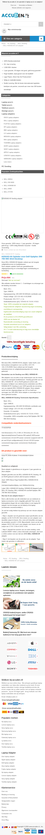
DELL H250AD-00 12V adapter (13, 45)
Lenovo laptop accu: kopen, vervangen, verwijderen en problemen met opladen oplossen (19, 593)
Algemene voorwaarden (9, 810)
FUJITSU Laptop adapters (12, 124)
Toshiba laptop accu (8, 747)
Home (4, 43)
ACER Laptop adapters (11, 146)
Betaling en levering (8, 794)
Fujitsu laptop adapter (9, 769)
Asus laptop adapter (8, 766)
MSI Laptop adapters (11, 139)
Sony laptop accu (7, 728)
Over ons (13, 5)
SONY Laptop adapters (11, 149)
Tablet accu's (7, 105)
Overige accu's (8, 111)
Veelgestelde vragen (8, 801)
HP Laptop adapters (10, 127)
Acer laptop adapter (8, 756)
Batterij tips (5, 804)
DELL (10, 289)
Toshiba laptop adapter (9, 782)
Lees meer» (8, 162)
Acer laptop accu (7, 744)
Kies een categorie (14, 39)
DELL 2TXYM (8, 192)
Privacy (4, 807)
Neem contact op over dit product (15, 250)
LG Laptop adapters (10, 133)
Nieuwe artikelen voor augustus (21, 8)
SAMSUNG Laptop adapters (13, 158)
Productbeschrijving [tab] (10, 356)
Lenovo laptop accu (8, 725)
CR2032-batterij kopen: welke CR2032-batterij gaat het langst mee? (18, 614)
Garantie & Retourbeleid (10, 798)
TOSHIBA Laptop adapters (12, 143)
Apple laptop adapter (8, 759)
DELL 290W (8, 189)
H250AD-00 (24, 301)
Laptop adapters (8, 114)
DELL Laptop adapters (11, 120)
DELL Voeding (22, 43)
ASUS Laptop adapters (11, 117)
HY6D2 (36, 301)
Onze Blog (5, 820)
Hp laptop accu (7, 721)
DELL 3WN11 (8, 179)
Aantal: (4, 337)
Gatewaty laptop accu (9, 737)
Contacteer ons (7, 813)
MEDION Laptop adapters (12, 136)
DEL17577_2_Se (18, 299)
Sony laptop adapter (8, 779)
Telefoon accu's (8, 108)
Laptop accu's (7, 102)
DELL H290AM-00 (10, 185)
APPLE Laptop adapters (12, 152)
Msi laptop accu (7, 734)
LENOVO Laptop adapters (12, 155)
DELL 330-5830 (9, 182)
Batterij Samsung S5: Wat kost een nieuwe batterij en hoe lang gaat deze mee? (20, 633)
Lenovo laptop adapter (9, 775)
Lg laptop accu (6, 740)
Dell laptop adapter (8, 763)
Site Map (4, 817)
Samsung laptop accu (9, 731)
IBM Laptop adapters (11, 130)
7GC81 (31, 301)
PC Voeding (11, 43)
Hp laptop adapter (8, 772)
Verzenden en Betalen (25, 5)
